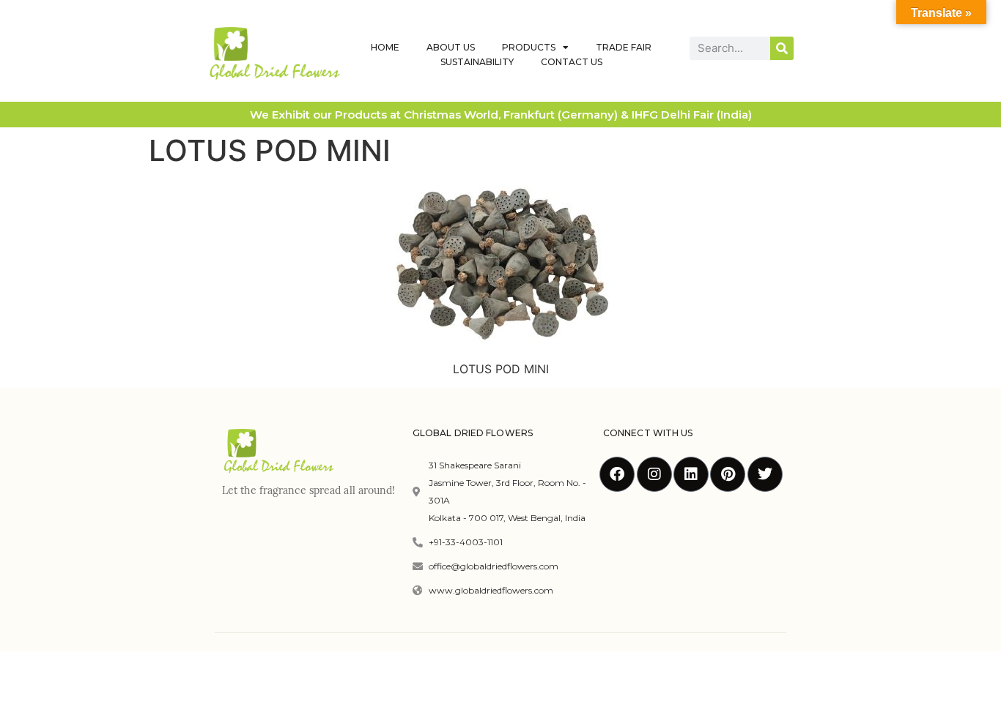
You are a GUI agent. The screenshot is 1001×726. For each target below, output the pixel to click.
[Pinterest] (727, 474)
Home (385, 47)
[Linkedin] (691, 474)
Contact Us (571, 61)
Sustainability (477, 61)
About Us (450, 47)
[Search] (782, 48)
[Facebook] (617, 474)
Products (528, 47)
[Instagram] (654, 474)
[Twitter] (765, 474)
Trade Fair (623, 47)
